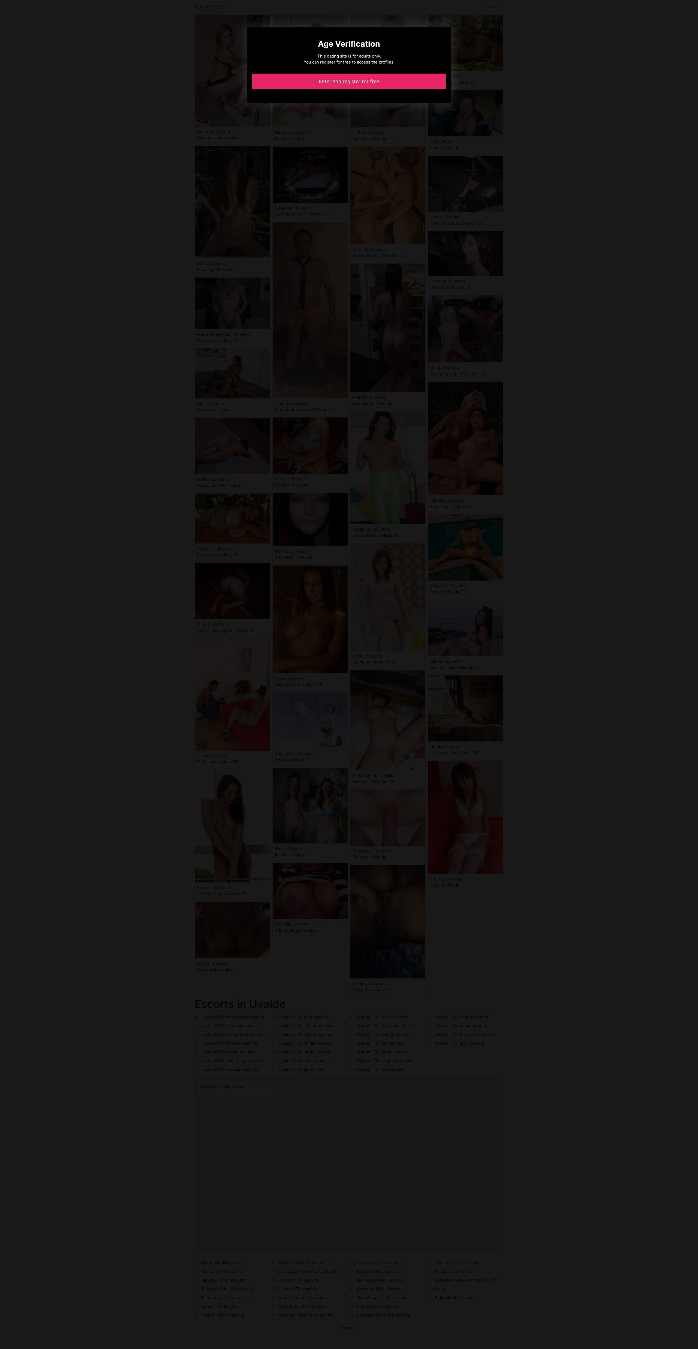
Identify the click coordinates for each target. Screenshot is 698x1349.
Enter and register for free (349, 81)
